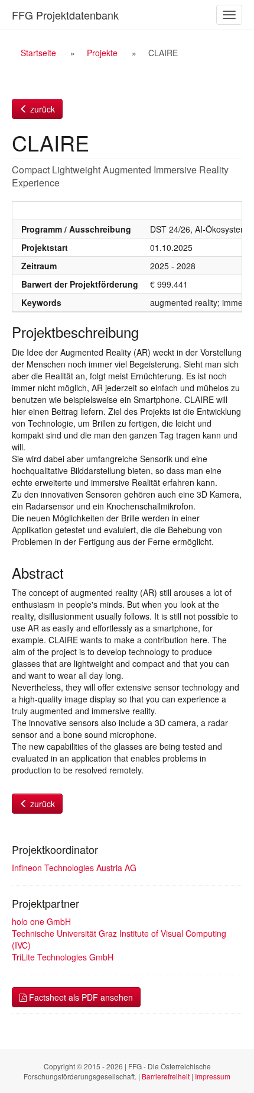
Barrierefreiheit (166, 1076)
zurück (41, 109)
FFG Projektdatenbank (65, 14)
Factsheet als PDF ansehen (80, 997)
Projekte (102, 53)
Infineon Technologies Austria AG (74, 867)
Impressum (212, 1076)
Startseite (38, 53)
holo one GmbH (41, 921)
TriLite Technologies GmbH (62, 957)
